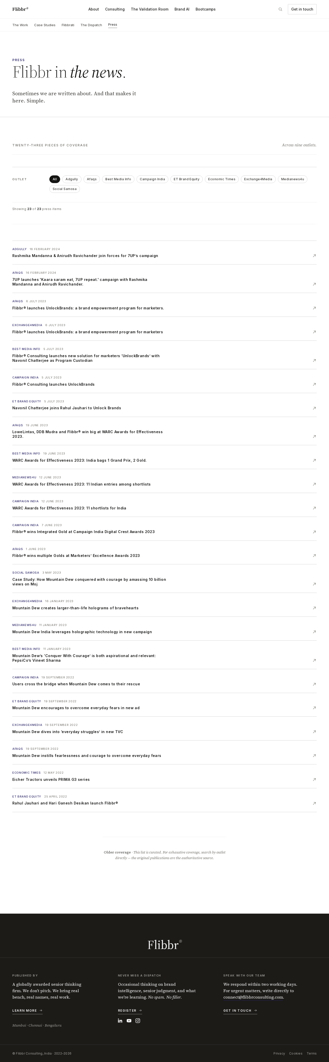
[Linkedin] (120, 1020)
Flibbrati (68, 25)
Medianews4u (292, 179)
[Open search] (280, 9)
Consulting (115, 9)
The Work (20, 25)
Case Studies (45, 25)
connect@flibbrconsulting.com (253, 997)
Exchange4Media (258, 179)
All (55, 179)
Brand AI (182, 9)
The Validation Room (149, 9)
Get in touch (302, 9)
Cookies (296, 1053)
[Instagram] (137, 1020)
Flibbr (20, 9)
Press (112, 24)
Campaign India (152, 179)
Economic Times (221, 179)
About (93, 9)
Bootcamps (206, 9)
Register (127, 1010)
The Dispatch (91, 25)
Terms (312, 1053)
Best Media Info (118, 179)
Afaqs (92, 179)
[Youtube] (129, 1020)
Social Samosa (65, 189)
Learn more (24, 1010)
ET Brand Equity (186, 179)
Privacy (279, 1053)
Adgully (72, 179)
